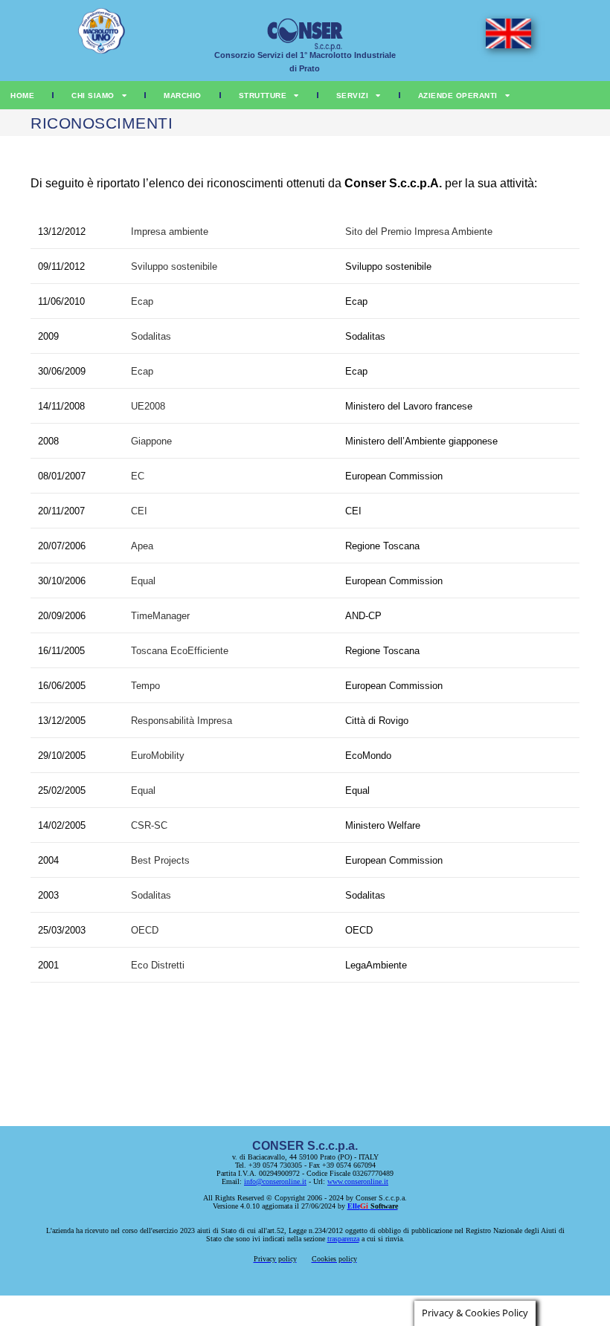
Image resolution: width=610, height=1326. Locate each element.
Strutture (263, 95)
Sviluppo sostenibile (174, 266)
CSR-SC (149, 825)
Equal (143, 580)
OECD (144, 930)
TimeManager (160, 615)
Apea (142, 546)
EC (137, 476)
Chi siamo (93, 95)
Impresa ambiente (169, 231)
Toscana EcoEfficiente (179, 650)
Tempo (145, 685)
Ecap (142, 301)
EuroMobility (157, 755)
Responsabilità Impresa (181, 720)
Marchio (183, 95)
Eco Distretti (157, 965)
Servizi (352, 95)
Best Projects (160, 860)
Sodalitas (151, 336)
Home (22, 95)
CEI (139, 511)
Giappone (151, 441)
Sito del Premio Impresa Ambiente (418, 231)
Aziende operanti (458, 95)
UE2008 (148, 406)
